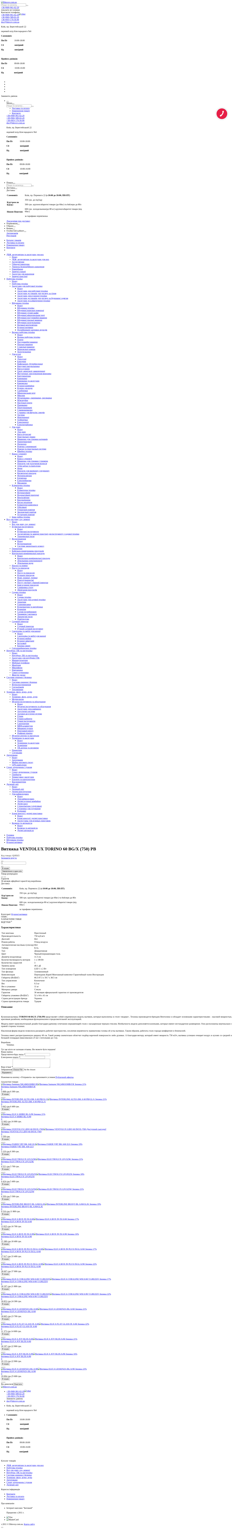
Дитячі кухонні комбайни (29, 801)
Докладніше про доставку (18, 221)
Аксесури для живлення (23, 274)
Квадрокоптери (19, 782)
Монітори (16, 665)
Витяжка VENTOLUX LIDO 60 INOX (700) (21, 1131)
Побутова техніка (14, 279)
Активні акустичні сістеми (29, 714)
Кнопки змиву (23, 646)
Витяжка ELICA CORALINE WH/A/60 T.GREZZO (24, 1281)
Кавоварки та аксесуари (28, 381)
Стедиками (17, 753)
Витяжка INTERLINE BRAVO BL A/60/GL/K (22, 1206)
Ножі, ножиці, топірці (27, 578)
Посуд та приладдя (20, 568)
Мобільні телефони (21, 663)
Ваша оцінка (7, 1052)
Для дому (16, 427)
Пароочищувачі (24, 442)
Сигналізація (18, 687)
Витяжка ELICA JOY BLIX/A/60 (16, 1341)
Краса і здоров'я (19, 454)
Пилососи (21, 444)
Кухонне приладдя (25, 575)
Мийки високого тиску (22, 762)
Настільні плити (24, 403)
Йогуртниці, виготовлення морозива (34, 373)
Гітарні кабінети (24, 719)
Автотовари (12, 755)
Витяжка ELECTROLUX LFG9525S (18, 1176)
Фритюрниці (23, 417)
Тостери (21, 415)
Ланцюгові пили (25, 616)
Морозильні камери (26, 349)
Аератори (21, 602)
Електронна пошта (10, 1057)
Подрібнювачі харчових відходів (32, 330)
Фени (19, 468)
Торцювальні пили (26, 536)
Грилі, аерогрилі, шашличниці (31, 371)
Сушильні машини (26, 347)
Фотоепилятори (24, 476)
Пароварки (22, 405)
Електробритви (24, 480)
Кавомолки (22, 383)
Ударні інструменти (26, 721)
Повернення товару (21, 111)
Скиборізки (22, 390)
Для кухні (16, 354)
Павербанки (17, 269)
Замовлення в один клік (12, 871)
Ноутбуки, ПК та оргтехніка (19, 650)
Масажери (22, 483)
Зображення (6, 1069)
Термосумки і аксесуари (23, 777)
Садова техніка (19, 592)
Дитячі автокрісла (25, 830)
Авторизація (12, 233)
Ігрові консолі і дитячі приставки (27, 813)
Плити (20, 339)
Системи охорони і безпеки (19, 677)
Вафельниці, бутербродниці (30, 364)
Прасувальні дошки (26, 437)
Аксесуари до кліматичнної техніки (33, 301)
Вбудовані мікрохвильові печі (31, 315)
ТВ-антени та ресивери (28, 748)
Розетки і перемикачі (26, 446)
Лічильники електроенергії (29, 561)
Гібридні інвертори (21, 264)
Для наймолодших (20, 794)
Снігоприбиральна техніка (24, 648)
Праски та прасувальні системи (31, 449)
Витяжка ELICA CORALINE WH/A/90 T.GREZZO (24, 1296)
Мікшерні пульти (25, 728)
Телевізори (22, 745)
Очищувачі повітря (26, 510)
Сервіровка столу (25, 587)
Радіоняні (21, 811)
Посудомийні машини (27, 342)
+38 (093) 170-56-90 (10, 19)
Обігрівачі (22, 507)
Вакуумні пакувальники (28, 366)
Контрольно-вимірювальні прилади (28, 553)
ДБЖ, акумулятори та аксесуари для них (25, 254)
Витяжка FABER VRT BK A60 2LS (17, 1146)
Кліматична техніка (21, 485)
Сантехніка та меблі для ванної (26, 631)
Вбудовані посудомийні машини (32, 318)
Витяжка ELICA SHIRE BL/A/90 (16, 1116)
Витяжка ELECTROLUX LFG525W (17, 1191)
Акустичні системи (26, 711)
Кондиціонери (23, 500)
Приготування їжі (25, 580)
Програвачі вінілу (25, 731)
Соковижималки (24, 410)
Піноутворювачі (24, 407)
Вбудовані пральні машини (29, 320)
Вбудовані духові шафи (28, 313)
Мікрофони (17, 667)
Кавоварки (22, 378)
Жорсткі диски (18, 675)
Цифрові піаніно (24, 733)
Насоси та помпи (20, 565)
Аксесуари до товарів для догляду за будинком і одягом (42, 298)
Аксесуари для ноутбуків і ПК (26, 658)
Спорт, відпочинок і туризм (19, 767)
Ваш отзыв (7, 1067)
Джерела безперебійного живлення (28, 267)
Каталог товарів (13, 240)
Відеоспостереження (21, 685)
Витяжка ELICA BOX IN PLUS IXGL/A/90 (21, 1266)
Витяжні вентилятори (27, 325)
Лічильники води (25, 563)
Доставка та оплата (21, 108)
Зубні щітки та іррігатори (29, 466)
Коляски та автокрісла (22, 823)
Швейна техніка (24, 451)
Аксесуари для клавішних (29, 709)
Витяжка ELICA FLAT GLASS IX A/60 (19, 1326)
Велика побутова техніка (23, 332)
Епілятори (22, 478)
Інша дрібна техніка (21, 517)
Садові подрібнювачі (26, 612)
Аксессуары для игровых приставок (34, 821)
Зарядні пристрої (19, 276)
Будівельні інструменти (22, 527)
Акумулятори (18, 262)
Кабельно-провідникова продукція (28, 551)
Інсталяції (21, 643)
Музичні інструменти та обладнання (28, 702)
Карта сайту (29, 1524)
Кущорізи (21, 609)
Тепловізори (17, 689)
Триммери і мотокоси (27, 614)
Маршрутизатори (20, 660)
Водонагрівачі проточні (28, 495)
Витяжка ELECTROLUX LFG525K (17, 1161)
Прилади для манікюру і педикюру (33, 471)
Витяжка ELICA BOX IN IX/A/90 (16, 1236)
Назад (14, 257)
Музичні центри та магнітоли (25, 736)
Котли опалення (24, 502)
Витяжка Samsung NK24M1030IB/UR (18, 1087)
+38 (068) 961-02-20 (10, 7)
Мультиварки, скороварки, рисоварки (34, 398)
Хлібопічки (22, 420)
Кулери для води (24, 388)
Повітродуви (23, 619)
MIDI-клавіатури (25, 726)
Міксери (21, 395)
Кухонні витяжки (25, 327)
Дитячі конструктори (21, 791)
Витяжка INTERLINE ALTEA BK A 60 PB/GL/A (23, 1102)
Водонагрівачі (23, 493)
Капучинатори (24, 376)
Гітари (20, 716)
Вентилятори (23, 497)
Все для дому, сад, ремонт (18, 519)
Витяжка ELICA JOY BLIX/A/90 (16, 1356)
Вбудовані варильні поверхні (30, 310)
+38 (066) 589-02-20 (10, 17)
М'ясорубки (22, 400)
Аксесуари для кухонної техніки (32, 296)
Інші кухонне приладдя (28, 585)
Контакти (16, 113)
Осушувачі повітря (26, 514)
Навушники (17, 670)
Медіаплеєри (18, 699)
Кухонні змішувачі (25, 641)
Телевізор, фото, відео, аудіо (19, 692)
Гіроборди (16, 774)
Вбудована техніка (20, 303)
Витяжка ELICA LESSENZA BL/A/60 (18, 1311)
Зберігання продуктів (27, 590)
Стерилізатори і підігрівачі (29, 806)
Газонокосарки (24, 604)
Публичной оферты (64, 1077)
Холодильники (24, 352)
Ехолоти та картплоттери (23, 779)
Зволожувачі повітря (26, 512)
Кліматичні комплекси (27, 505)
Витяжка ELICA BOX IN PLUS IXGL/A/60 (21, 1251)
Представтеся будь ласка (13, 1054)
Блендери (21, 361)
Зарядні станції (19, 271)
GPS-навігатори (19, 765)
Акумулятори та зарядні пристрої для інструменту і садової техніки (48, 534)
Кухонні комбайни (25, 386)
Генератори (17, 548)
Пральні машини (25, 344)
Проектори (17, 750)
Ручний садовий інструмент (30, 629)
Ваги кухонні (23, 369)
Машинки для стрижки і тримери (32, 461)
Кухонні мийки (24, 638)
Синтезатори (23, 723)
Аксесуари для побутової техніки (27, 286)
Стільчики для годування (28, 808)
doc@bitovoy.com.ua (10, 22)
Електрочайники (25, 424)
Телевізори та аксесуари (23, 738)
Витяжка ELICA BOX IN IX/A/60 (16, 1221)
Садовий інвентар (20, 621)
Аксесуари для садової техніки (31, 599)
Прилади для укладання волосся (32, 463)
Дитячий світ (12, 784)
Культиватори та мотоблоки (30, 607)
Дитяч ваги (22, 804)
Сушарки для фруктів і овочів (31, 412)
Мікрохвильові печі (26, 393)
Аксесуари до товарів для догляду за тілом (36, 293)
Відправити (6, 1072)
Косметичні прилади (26, 473)
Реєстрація (11, 235)
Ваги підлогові (24, 434)
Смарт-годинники (20, 672)
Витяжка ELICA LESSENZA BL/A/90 (18, 1371)
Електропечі (23, 422)
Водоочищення (19, 539)
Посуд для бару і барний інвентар (32, 582)
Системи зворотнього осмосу (30, 546)
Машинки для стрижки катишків (32, 439)
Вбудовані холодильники (28, 322)
